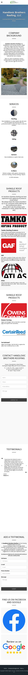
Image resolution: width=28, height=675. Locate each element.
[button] (1, 2)
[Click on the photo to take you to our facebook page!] (14, 620)
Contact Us (14, 400)
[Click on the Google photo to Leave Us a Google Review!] (14, 647)
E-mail (3, 564)
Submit (14, 589)
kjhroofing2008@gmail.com (15, 369)
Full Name (4, 558)
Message (3, 577)
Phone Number (5, 571)
